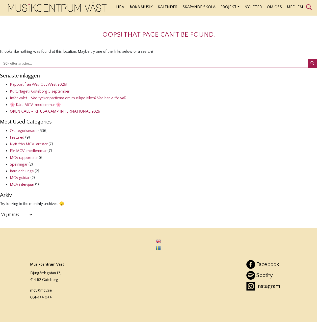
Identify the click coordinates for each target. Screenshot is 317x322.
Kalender (168, 7)
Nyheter (253, 7)
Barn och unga (22, 171)
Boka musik (141, 7)
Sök (309, 6)
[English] (158, 241)
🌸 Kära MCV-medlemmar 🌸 (35, 104)
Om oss (274, 7)
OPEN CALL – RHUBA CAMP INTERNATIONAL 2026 (55, 111)
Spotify (264, 275)
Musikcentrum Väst (57, 7)
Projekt (228, 7)
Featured (17, 137)
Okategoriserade (23, 130)
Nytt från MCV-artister (29, 144)
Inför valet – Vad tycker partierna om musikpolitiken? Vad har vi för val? (68, 98)
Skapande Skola (199, 7)
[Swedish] (158, 248)
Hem (120, 7)
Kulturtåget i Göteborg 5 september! (40, 91)
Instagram (268, 286)
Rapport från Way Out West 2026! (38, 84)
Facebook (267, 264)
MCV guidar (19, 177)
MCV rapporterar (24, 157)
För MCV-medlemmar (28, 151)
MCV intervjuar (22, 184)
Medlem (295, 7)
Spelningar (18, 164)
